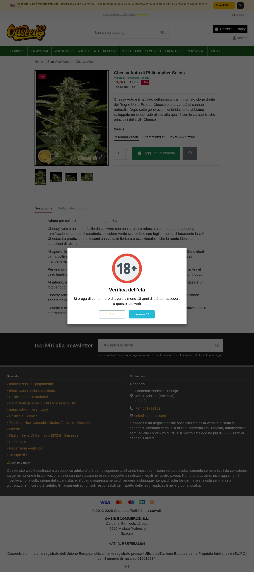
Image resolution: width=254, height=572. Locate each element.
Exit (112, 314)
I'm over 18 (142, 314)
